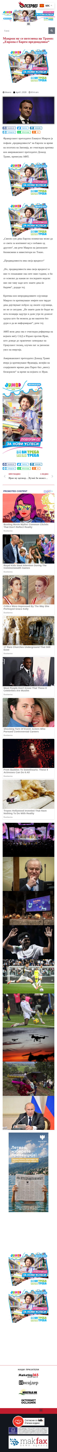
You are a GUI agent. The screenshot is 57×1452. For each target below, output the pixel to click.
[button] (28, 24)
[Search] (51, 30)
